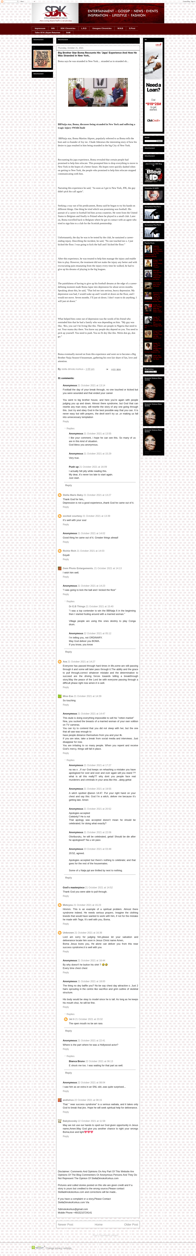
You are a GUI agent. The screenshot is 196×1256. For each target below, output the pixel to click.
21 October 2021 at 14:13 (108, 568)
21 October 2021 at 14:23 (91, 585)
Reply (66, 421)
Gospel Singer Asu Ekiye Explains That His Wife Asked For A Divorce (153, 335)
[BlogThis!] (114, 370)
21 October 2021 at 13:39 (96, 516)
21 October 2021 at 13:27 (97, 495)
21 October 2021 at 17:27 (97, 765)
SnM (68, 32)
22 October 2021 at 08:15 (88, 1100)
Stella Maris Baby (73, 495)
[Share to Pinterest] (120, 370)
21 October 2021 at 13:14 (91, 385)
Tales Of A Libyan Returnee (47, 32)
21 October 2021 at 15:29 (97, 453)
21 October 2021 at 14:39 (87, 696)
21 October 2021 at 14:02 (91, 533)
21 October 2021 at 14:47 (91, 713)
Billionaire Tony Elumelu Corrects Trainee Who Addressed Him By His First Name (153, 275)
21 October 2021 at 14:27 (81, 661)
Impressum (40, 28)
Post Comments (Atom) (105, 1235)
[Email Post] (107, 369)
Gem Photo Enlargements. (78, 568)
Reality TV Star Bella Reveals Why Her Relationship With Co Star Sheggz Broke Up (153, 322)
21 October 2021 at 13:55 (97, 433)
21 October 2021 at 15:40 (99, 606)
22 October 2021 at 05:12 (97, 633)
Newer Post (65, 1224)
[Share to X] (116, 370)
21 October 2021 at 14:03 (90, 550)
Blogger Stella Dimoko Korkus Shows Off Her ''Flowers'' (157, 263)
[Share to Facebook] (118, 370)
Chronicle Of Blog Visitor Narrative (157, 284)
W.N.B (120, 28)
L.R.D (83, 28)
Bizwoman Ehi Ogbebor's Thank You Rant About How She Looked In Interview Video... (154, 297)
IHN (53, 28)
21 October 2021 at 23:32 (89, 1019)
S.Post (132, 28)
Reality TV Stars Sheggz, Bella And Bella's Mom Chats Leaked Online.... (153, 309)
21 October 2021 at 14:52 (99, 887)
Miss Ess (68, 696)
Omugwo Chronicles (102, 28)
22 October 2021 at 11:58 (91, 1121)
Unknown (68, 932)
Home (99, 1224)
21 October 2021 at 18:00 (91, 981)
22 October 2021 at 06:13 (99, 1061)
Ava (65, 661)
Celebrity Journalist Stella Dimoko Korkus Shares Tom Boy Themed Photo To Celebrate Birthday (154, 251)
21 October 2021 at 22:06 (97, 832)
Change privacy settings (59, 1248)
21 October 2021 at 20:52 (97, 808)
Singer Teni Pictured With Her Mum (157, 357)
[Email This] (112, 370)
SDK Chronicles (68, 28)
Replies (71, 428)
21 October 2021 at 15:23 (87, 905)
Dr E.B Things (77, 606)
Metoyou (68, 905)
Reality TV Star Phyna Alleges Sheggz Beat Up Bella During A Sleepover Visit (153, 348)
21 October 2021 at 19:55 (97, 788)
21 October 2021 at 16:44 (91, 960)
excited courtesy (72, 516)
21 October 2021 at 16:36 (88, 932)
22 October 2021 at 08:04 (91, 1082)
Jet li (72, 1019)
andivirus (68, 1100)
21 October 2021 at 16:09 (93, 466)
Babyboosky (70, 1121)
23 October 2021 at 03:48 (97, 849)
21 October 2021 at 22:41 (91, 1040)
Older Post (131, 1224)
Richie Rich (69, 550)
